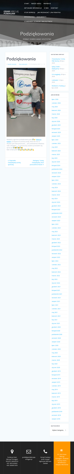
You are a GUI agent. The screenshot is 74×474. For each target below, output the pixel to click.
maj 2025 (55, 147)
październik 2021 (57, 294)
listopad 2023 (56, 209)
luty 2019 (54, 400)
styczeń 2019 (56, 404)
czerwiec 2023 (56, 228)
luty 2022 (54, 279)
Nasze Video (36, 3)
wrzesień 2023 (56, 217)
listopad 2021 (56, 290)
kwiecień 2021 (56, 316)
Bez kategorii (23, 64)
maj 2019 (55, 389)
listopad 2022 (56, 246)
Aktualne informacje (33, 8)
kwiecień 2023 (56, 235)
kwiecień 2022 (56, 272)
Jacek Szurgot (12, 64)
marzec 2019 (56, 397)
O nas (46, 8)
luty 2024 (54, 198)
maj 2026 (55, 107)
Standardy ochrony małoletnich (38, 21)
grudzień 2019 (56, 371)
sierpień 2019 (56, 382)
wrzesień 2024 (56, 173)
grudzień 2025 (56, 125)
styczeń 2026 (56, 121)
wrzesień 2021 (56, 298)
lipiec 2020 (55, 345)
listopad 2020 (56, 331)
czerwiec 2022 (56, 265)
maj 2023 (55, 231)
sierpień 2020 (56, 342)
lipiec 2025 (55, 140)
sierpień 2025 (56, 136)
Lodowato (55, 80)
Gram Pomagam (11, 12)
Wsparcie (47, 3)
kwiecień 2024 (56, 191)
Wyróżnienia (29, 17)
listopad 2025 (56, 129)
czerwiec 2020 (56, 349)
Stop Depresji (29, 12)
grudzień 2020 (56, 327)
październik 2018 (57, 411)
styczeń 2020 (56, 367)
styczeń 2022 (56, 283)
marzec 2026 (56, 114)
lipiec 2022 (55, 261)
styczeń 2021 (56, 323)
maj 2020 (55, 353)
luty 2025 (54, 158)
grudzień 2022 (56, 242)
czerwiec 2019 (56, 386)
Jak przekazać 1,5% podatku (49, 12)
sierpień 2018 (56, 419)
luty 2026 (54, 118)
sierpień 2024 (56, 176)
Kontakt (54, 8)
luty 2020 (54, 364)
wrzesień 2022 (56, 253)
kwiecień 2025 (56, 151)
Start (26, 3)
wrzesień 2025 (56, 132)
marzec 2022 (56, 276)
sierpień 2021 (56, 301)
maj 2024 (55, 187)
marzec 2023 (56, 239)
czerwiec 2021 (56, 309)
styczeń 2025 (56, 162)
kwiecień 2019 (56, 393)
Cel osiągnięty (56, 74)
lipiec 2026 (55, 99)
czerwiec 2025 (56, 143)
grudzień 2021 (56, 287)
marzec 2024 (56, 195)
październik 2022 (57, 250)
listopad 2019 (56, 375)
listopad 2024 (56, 165)
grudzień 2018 (56, 408)
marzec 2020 (56, 360)
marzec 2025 (56, 154)
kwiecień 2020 (56, 356)
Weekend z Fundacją (58, 86)
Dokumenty (41, 17)
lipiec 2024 (55, 180)
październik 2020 (57, 334)
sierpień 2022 (56, 257)
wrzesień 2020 (56, 338)
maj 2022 (55, 268)
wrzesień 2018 (56, 415)
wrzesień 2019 (56, 378)
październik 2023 (57, 213)
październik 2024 (57, 169)
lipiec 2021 (55, 305)
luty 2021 (54, 320)
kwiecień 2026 (56, 110)
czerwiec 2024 (56, 184)
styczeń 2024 (56, 202)
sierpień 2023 (56, 220)
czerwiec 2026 (56, 103)
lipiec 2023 (55, 224)
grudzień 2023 (56, 206)
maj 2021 (55, 312)
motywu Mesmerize (62, 464)
